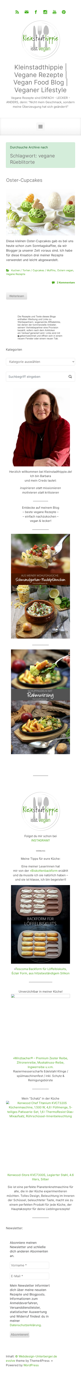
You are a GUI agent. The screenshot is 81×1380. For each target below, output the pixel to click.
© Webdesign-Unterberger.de (36, 1356)
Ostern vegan (65, 270)
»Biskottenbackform (44, 870)
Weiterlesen (16, 296)
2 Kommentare (66, 282)
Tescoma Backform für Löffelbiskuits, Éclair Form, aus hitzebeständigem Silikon (41, 971)
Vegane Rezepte (15, 274)
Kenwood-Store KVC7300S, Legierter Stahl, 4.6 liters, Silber (40, 1177)
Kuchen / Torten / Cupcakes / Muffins (33, 270)
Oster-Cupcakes (24, 180)
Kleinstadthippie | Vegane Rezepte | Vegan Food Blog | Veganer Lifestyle (40, 78)
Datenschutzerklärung (25, 1325)
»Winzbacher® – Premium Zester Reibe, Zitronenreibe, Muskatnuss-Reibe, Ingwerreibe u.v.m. (40, 1062)
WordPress (31, 1365)
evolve (10, 1361)
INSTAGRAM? (40, 840)
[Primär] (40, 126)
